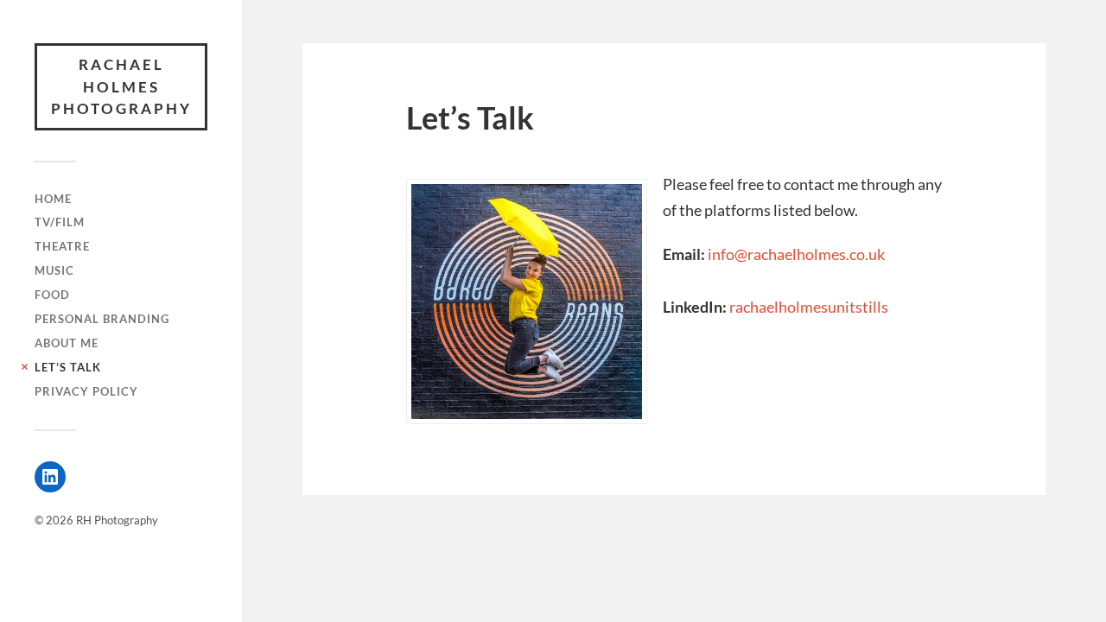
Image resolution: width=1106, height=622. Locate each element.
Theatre (62, 246)
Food (52, 294)
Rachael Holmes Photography (121, 86)
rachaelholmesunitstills (808, 306)
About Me (67, 343)
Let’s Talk (68, 367)
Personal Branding (102, 319)
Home (53, 199)
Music (54, 270)
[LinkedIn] (50, 476)
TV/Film (60, 222)
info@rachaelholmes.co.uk (796, 253)
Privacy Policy (86, 391)
